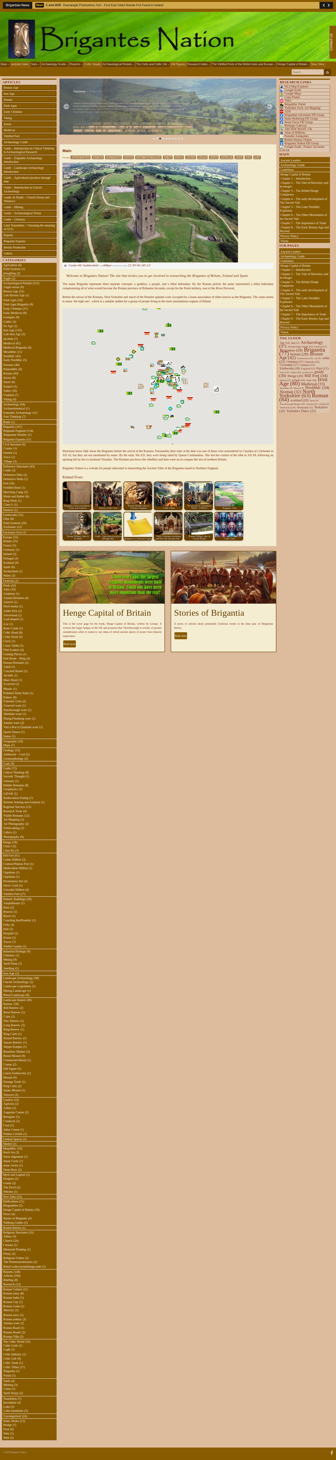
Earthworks (10, 514)
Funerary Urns (12, 701)
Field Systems (11, 269)
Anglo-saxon (11, 287)
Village (7, 461)
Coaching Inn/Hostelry (17, 920)
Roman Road (11, 1327)
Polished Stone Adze (16, 693)
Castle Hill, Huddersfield (83, 265)
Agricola (8, 1103)
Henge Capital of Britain (292, 64)
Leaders (8, 1099)
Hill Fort (189, 127)
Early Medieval (12, 313)
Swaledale (79, 91)
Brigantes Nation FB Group (301, 143)
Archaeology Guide (53, 64)
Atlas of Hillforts (294, 132)
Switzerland (10, 571)
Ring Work (10, 500)
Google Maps (292, 93)
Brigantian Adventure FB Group (304, 115)
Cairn (128, 127)
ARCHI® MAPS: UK (298, 129)
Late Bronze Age (14, 295)
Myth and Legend (14, 1174)
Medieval (190, 157)
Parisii (7, 1375)
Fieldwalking (12, 828)
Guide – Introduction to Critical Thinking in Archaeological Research (29, 150)
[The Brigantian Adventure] (331, 1452)
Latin (6, 1406)
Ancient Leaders (290, 160)
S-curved (9, 684)
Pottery (7, 697)
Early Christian (113, 157)
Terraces (8, 1094)
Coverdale (289, 365)
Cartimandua (305, 358)
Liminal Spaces (12, 1139)
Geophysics (11, 789)
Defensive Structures (16, 466)
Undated (8, 395)
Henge (7, 842)
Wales (7, 575)
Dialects (8, 510)
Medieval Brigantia (15, 347)
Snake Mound (12, 1090)
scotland (299, 400)
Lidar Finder (292, 97)
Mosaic (7, 688)
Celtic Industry (12, 1354)
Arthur (7, 1108)
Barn (6, 907)
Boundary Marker (14, 1051)
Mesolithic (9, 351)
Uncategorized (12, 1416)
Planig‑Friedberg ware (17, 718)
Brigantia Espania (14, 241)
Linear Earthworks (14, 1073)
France (7, 545)
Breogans (9, 1116)
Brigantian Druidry (15, 434)
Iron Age (167, 157)
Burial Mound (12, 1056)
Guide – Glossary (14, 219)
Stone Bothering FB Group (301, 118)
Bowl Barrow (12, 1012)
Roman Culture (12, 1289)
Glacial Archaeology (16, 982)
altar (295, 343)
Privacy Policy (289, 236)
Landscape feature (14, 1000)
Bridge (7, 1425)
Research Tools (12, 811)
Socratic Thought (14, 776)
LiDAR (8, 793)
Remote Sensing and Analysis (22, 802)
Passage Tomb (12, 1081)
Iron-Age (78, 131)
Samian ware (11, 722)
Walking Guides (13, 1222)
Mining (7, 959)
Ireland (7, 554)
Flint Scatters (149, 127)
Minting (8, 1384)
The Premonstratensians (18, 1262)
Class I (7, 846)
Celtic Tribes (11, 1367)
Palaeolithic (226, 157)
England (308, 368)
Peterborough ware (15, 710)
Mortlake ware (13, 714)
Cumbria (307, 365)
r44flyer (107, 265)
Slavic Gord (10, 885)
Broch (7, 916)
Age (285, 342)
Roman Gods (11, 1306)
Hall (6, 929)
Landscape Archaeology (18, 978)
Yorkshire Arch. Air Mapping (302, 108)
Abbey (7, 1236)
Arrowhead (10, 615)
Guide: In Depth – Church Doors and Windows (26, 199)
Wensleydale (305, 407)
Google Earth (292, 90)
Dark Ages (97, 157)
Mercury (9, 1310)
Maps (6, 745)
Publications (10, 1201)
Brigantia (93, 127)
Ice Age (8, 326)
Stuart (248, 157)
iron (311, 380)
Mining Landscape (14, 990)
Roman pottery (12, 1319)
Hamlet (7, 452)
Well (6, 1437)
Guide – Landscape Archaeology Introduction (28, 169)
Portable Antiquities (296, 136)
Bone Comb (10, 628)
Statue (7, 736)
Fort (5, 483)
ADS (287, 111)
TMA (287, 100)
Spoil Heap (10, 963)
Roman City (10, 1302)
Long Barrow (12, 1025)
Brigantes (9, 1371)
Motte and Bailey (13, 496)
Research (9, 1284)
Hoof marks (11, 606)
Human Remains (13, 662)
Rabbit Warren (12, 1227)
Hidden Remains (13, 785)
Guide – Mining (28, 207)
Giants (7, 1183)
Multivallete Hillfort (15, 868)
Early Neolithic (13, 360)
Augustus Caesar (13, 1112)
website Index (20, 64)
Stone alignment (13, 1156)
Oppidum (9, 872)
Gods (6, 763)
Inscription (9, 1402)
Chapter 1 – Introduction (296, 178)
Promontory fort (115, 131)
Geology (162, 127)
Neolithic (202, 157)
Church (7, 1240)
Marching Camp (13, 492)
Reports (75, 64)
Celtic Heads (92, 64)
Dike (6, 518)
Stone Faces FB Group (298, 122)
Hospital (8, 933)
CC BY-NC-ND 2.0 (139, 265)
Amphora (9, 593)
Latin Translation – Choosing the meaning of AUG (29, 227)
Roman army (11, 1293)
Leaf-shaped (11, 619)
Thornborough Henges (292, 404)
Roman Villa (11, 1336)
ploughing (9, 273)
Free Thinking (12, 416)
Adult (7, 666)
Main (4, 64)
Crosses (8, 1245)
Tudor (7, 390)
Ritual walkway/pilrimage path (22, 1266)
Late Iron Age (12, 334)
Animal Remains (13, 598)
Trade (6, 1381)
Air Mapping (11, 819)
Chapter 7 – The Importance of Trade (303, 223)
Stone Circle (10, 1161)
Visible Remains (13, 815)
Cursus (7, 1064)
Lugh (7, 1349)
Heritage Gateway (295, 125)
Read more (69, 644)
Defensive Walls (13, 479)
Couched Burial (13, 671)
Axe (6, 624)
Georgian (128, 157)
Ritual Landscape (14, 995)
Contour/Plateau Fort (16, 863)
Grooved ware (12, 705)
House (7, 937)
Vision (284, 241)
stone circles (10, 1165)
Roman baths (11, 1297)
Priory (7, 1253)
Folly (6, 924)
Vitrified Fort (28, 136)
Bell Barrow (11, 1007)
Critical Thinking (13, 772)
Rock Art (141, 131)
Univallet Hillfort (155, 131)
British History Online (298, 139)
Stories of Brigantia (209, 613)
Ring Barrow (12, 1029)
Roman (239, 157)
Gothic (7, 321)
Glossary (8, 781)
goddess (308, 372)
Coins (7, 1388)
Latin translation (13, 1410)
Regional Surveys (14, 806)
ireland (298, 380)
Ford (6, 1429)
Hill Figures (178, 64)
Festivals (8, 580)
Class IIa (8, 850)
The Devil (9, 1187)
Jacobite (178, 157)
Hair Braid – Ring (14, 658)
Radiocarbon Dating (16, 798)
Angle (7, 278)
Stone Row (10, 1169)
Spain (6, 567)
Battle (6, 422)
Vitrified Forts (288, 408)
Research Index (197, 64)
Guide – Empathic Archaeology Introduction (28, 159)
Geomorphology (175, 127)
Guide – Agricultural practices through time (28, 179)
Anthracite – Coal (14, 754)
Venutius (311, 404)
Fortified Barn (12, 487)
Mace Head (10, 680)
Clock (7, 641)
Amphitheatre (11, 903)
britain (299, 354)
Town (6, 457)
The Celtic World (13, 1341)
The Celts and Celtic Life (152, 64)
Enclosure (10, 527)
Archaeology (11, 404)
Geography (10, 741)
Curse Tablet (11, 645)
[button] (66, 107)
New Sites (317, 64)
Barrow (8, 1004)
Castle (7, 470)
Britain (121, 127)
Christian (294, 361)
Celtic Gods (10, 1345)
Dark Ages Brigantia (16, 304)
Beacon (8, 911)
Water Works (11, 1421)
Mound (7, 1077)
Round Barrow (13, 1038)
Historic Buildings (14, 899)
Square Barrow (13, 1042)
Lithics (8, 832)
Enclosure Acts (12, 532)
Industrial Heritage (14, 951)
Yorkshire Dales (301, 411)
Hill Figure (10, 1068)
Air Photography (14, 823)
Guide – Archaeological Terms (22, 213)
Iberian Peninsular (15, 247)
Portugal (8, 558)
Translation (10, 1398)
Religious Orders (13, 1258)
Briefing (8, 1280)
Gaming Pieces (12, 654)
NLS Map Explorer (296, 86)
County (7, 448)
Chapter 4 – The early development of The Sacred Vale (303, 200)
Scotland (8, 562)
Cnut (6, 1125)
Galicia (28, 253)
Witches (8, 1191)
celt (317, 358)
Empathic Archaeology (17, 412)
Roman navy (11, 1315)
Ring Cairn (130, 131)
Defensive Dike (13, 474)
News (6, 1214)
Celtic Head (10, 632)
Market (7, 1143)
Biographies (10, 1205)
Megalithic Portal (294, 104)
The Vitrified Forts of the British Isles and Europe (243, 64)
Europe (137, 127)
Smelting (8, 968)
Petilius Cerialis (12, 1134)
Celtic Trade (10, 1362)
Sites (34, 64)
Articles (8, 1275)
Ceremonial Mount (14, 1060)
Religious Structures (15, 1232)
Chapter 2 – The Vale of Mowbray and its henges (304, 184)
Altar (6, 589)
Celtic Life (9, 1358)
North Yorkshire (297, 393)
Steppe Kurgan (13, 1046)
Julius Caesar (11, 1129)
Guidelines (287, 169)
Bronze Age (28, 87)
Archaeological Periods (118, 64)
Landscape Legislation (17, 986)
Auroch (8, 602)
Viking (257, 157)
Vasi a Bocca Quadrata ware (21, 727)
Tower (7, 942)
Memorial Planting (14, 1249)
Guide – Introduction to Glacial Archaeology (23, 189)
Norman (213, 157)
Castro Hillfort (12, 859)
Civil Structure (12, 444)
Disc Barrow (11, 1020)
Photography (11, 836)
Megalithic (89, 131)
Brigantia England (108, 127)
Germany (9, 549)
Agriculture (10, 265)
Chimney (9, 955)
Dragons (8, 1178)
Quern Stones (11, 732)
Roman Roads (12, 1332)
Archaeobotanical (14, 408)
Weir (6, 1433)
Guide (7, 768)
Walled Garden (12, 946)
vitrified (324, 404)
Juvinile (8, 675)
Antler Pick (10, 611)
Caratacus (9, 1121)
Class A (8, 504)
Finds (6, 585)
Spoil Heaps (11, 1393)
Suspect (8, 386)
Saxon (28, 124)
